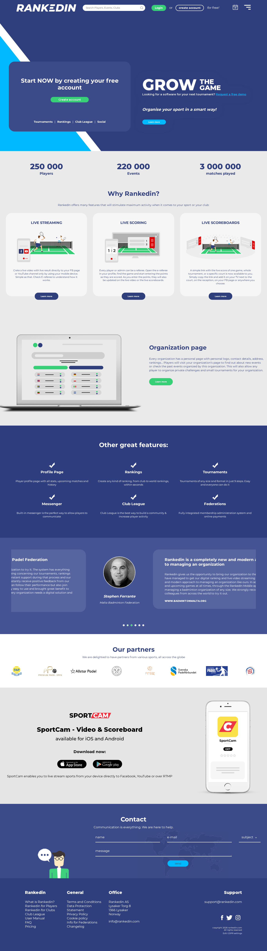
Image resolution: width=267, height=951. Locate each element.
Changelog (75, 926)
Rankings (64, 121)
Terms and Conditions (84, 902)
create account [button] (190, 8)
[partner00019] (50, 671)
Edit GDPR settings (232, 933)
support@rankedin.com (223, 902)
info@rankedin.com (124, 921)
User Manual (35, 918)
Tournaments (43, 121)
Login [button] (159, 8)
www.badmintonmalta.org (108, 600)
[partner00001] (150, 671)
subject (248, 837)
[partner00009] (250, 671)
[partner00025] (83, 671)
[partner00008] (217, 671)
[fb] (222, 917)
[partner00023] (17, 671)
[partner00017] (183, 671)
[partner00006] (117, 671)
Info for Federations (82, 922)
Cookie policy (77, 918)
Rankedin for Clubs (40, 910)
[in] (238, 917)
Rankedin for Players (41, 906)
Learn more (154, 122)
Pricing (30, 926)
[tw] (229, 917)
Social (101, 121)
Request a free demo (231, 94)
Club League (84, 121)
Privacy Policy (77, 914)
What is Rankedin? (40, 902)
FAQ (28, 922)
